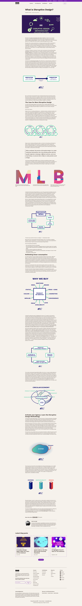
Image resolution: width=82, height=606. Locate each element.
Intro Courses (35, 579)
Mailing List (55, 0)
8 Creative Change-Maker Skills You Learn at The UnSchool (23, 551)
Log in (65, 3)
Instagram (63, 573)
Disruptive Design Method (35, 12)
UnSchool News (54, 548)
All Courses (35, 571)
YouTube (62, 577)
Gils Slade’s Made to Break (34, 326)
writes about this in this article (39, 330)
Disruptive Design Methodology (45, 509)
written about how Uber (34, 60)
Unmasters (44, 573)
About (51, 0)
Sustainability (42, 548)
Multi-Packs (35, 582)
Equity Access (60, 0)
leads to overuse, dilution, (33, 40)
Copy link (40, 517)
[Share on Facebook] (34, 517)
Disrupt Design (44, 593)
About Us (52, 570)
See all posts (41, 559)
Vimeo (62, 575)
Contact (65, 0)
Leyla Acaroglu (56, 593)
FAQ (47, 0)
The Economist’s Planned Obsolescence (46, 326)
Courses (31, 3)
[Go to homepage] (17, 3)
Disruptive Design (36, 576)
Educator (43, 574)
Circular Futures (50, 593)
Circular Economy (36, 548)
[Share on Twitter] (33, 517)
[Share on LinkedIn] (36, 517)
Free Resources (38, 3)
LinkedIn (62, 579)
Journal (50, 3)
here (27, 205)
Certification (44, 3)
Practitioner (44, 571)
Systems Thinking (36, 573)
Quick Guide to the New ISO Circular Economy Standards (40, 551)
